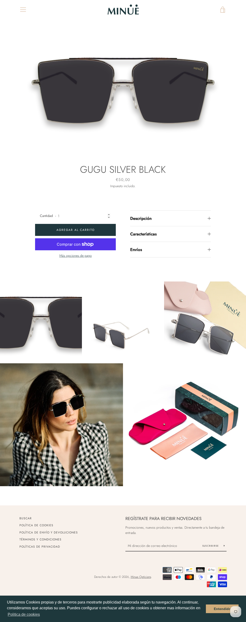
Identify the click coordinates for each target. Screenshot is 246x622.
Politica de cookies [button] (24, 614)
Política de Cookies (36, 525)
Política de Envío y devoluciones (48, 532)
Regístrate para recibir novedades (163, 518)
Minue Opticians (141, 576)
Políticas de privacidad (39, 546)
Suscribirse (211, 546)
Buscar (25, 518)
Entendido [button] (222, 609)
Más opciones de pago (75, 255)
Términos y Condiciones (40, 539)
